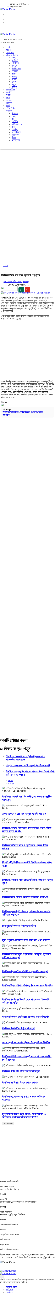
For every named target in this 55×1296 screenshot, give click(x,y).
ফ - (27, 289)
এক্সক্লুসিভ (16, 140)
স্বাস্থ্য (14, 116)
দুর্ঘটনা (8, 97)
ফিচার (14, 137)
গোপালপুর (15, 63)
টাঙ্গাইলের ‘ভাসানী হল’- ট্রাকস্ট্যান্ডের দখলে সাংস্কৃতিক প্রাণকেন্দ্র (25, 758)
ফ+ (21, 289)
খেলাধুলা (9, 103)
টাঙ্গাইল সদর (16, 68)
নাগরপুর (14, 76)
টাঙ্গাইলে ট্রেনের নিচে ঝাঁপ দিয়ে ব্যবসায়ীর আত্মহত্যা (25, 971)
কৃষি (13, 127)
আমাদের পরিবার (11, 1287)
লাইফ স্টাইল (10, 108)
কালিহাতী (15, 60)
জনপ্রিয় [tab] (11, 783)
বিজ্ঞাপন (4, 402)
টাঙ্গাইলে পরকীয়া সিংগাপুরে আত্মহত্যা (18, 1028)
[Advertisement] (27, 178)
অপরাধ (8, 95)
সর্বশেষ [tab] (10, 780)
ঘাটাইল (14, 65)
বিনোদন (8, 100)
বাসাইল (14, 79)
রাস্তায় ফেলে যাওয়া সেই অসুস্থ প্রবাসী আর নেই (28, 765)
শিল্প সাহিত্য (16, 132)
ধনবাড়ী (14, 73)
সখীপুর (14, 57)
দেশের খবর (10, 52)
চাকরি (8, 105)
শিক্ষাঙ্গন (15, 113)
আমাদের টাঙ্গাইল (12, 55)
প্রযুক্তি (15, 129)
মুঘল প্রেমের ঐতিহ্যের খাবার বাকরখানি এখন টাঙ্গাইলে (26, 940)
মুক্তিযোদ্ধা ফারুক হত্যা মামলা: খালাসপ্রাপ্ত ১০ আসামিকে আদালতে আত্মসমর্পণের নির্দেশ (24, 1115)
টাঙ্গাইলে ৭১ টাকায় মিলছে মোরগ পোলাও (20, 1082)
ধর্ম (13, 119)
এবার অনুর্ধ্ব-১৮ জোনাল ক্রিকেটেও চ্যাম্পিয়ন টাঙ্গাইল (26, 1042)
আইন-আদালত (17, 124)
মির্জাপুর (14, 87)
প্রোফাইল (15, 134)
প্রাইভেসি (9, 1289)
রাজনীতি (9, 92)
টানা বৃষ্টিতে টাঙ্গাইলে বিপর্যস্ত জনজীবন (19, 925)
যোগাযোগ (9, 1292)
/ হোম (5, 265)
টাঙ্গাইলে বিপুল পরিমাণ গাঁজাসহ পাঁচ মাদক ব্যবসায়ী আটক (27, 985)
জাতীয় (8, 50)
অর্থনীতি (15, 121)
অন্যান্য (9, 111)
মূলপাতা (8, 47)
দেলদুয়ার (15, 71)
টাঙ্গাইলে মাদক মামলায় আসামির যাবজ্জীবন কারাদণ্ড (25, 897)
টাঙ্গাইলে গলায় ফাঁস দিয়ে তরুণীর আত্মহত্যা (21, 1071)
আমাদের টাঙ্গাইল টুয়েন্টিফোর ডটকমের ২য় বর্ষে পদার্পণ (25, 1016)
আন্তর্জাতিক (10, 89)
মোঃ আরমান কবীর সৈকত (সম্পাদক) (16, 281)
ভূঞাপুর (14, 81)
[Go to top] (2, 1276)
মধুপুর (14, 84)
